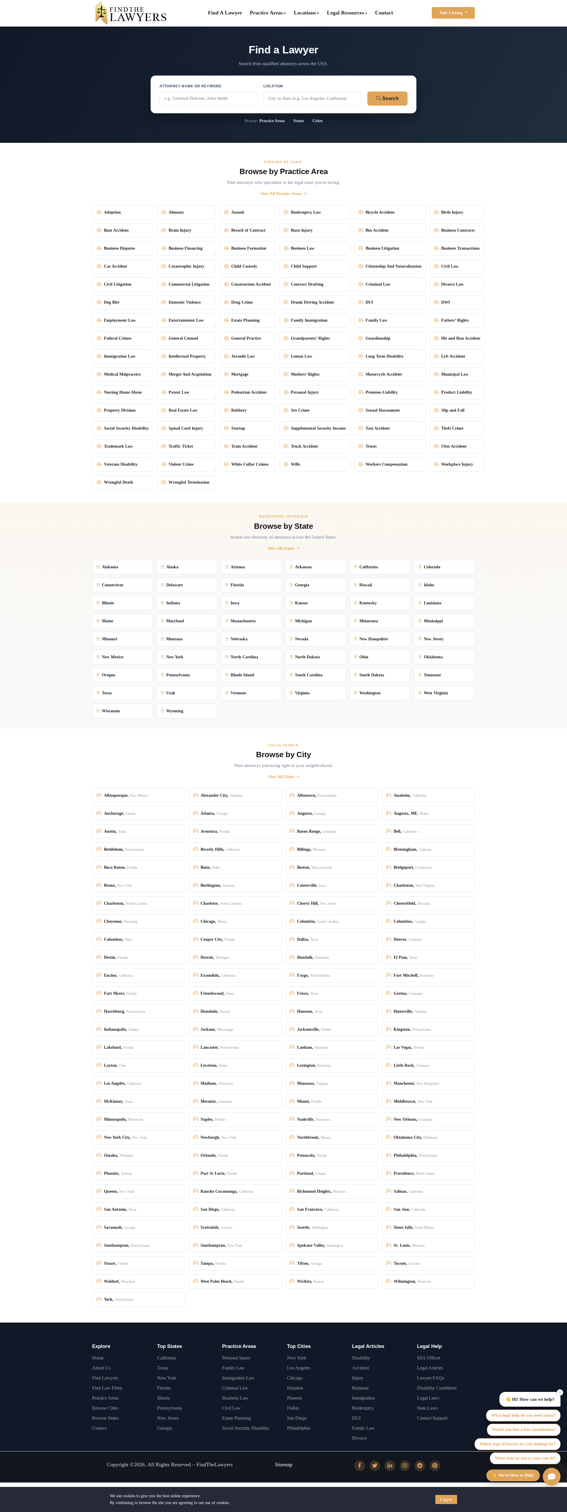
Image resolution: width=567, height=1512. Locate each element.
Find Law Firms (107, 1387)
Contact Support (432, 1418)
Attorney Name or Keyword (190, 86)
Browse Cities (105, 1407)
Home (98, 1357)
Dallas (293, 1407)
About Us (101, 1367)
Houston (295, 1387)
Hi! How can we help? (530, 1399)
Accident (360, 1367)
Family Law (233, 1367)
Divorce (359, 1438)
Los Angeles (298, 1367)
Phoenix (294, 1397)
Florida (163, 1387)
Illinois (163, 1397)
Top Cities (299, 1346)
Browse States (105, 1418)
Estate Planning (236, 1418)
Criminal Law (235, 1387)
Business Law (235, 1397)
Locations (305, 13)
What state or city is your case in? (525, 1458)
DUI (356, 1418)
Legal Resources (345, 13)
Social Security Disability (245, 1428)
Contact (384, 13)
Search (390, 98)
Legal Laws (428, 1397)
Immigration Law (238, 1377)
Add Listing (451, 13)
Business (360, 1387)
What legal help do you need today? (523, 1415)
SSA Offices (428, 1357)
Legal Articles (368, 1346)
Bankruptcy (363, 1407)
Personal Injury (236, 1357)
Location (273, 86)
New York (166, 1377)
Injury (357, 1377)
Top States (169, 1346)
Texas (162, 1367)
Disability (361, 1357)
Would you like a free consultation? (523, 1429)
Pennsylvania (169, 1407)
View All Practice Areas (281, 194)
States (298, 121)
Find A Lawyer (225, 13)
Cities (317, 121)
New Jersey (168, 1418)
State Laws (427, 1407)
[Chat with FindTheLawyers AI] (552, 1476)
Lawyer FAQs (430, 1377)
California (166, 1357)
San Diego (297, 1418)
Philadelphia (298, 1428)
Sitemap (283, 1464)
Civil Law (231, 1407)
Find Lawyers (105, 1377)
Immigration (363, 1397)
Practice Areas (266, 13)
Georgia (164, 1428)
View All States (281, 548)
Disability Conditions (437, 1387)
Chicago (295, 1377)
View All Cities (281, 777)
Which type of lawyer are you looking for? (517, 1444)
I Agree (446, 1499)
